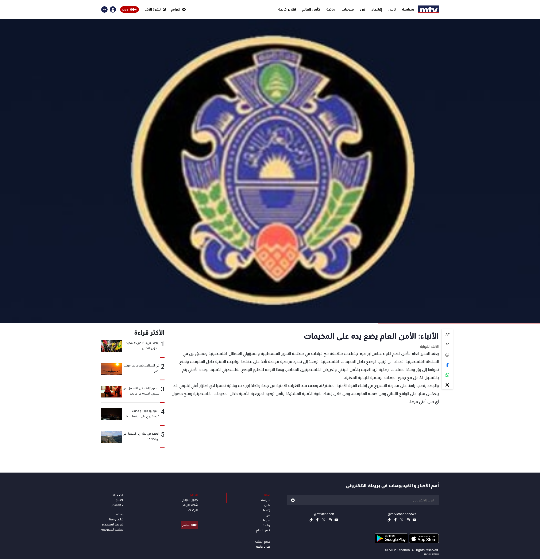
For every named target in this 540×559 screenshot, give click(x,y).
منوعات (348, 9)
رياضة (330, 9)
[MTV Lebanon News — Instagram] (408, 520)
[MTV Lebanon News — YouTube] (414, 520)
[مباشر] (189, 515)
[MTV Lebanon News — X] (402, 520)
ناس (392, 9)
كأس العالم (311, 9)
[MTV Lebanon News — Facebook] (395, 520)
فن (362, 9)
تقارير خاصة (287, 9)
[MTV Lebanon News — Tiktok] (389, 520)
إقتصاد (376, 9)
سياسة (408, 9)
